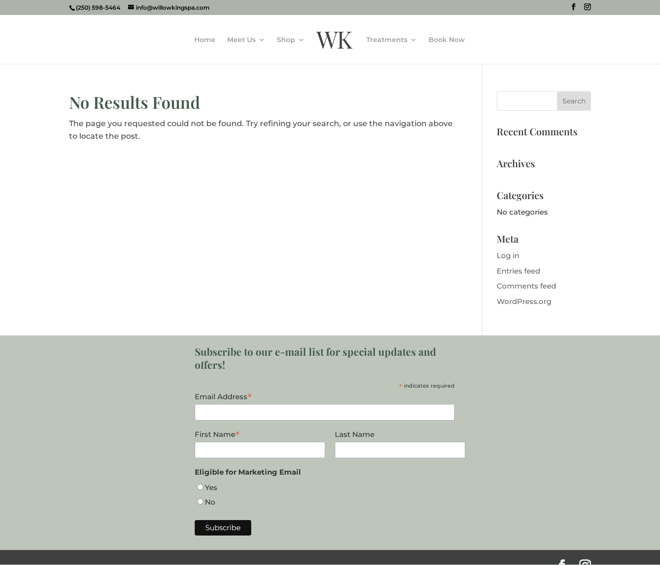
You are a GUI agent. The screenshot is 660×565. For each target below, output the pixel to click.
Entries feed (518, 270)
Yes (211, 487)
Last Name (354, 434)
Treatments (386, 40)
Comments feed (526, 285)
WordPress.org (524, 301)
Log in (508, 255)
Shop (286, 40)
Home (204, 40)
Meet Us (241, 40)
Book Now (447, 40)
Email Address (223, 397)
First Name (217, 434)
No (210, 502)
